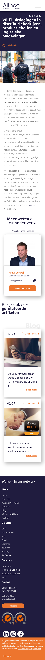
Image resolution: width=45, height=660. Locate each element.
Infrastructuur (8, 532)
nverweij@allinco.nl (15, 281)
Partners (6, 506)
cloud (30, 205)
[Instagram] (13, 634)
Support (13, 606)
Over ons (6, 499)
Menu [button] (38, 6)
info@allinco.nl (8, 599)
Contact (5, 518)
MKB (4, 577)
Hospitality (6, 566)
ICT (3, 536)
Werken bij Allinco (10, 514)
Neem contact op (22, 288)
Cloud (4, 540)
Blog (4, 510)
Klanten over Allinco (11, 503)
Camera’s (6, 544)
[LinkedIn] (6, 634)
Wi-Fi (4, 529)
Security (5, 551)
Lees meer (31, 389)
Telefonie (6, 548)
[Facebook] (20, 634)
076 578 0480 (8, 596)
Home (11, 4)
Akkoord (7, 656)
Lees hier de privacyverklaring (29, 649)
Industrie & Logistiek (11, 570)
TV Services (7, 555)
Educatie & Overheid (11, 573)
